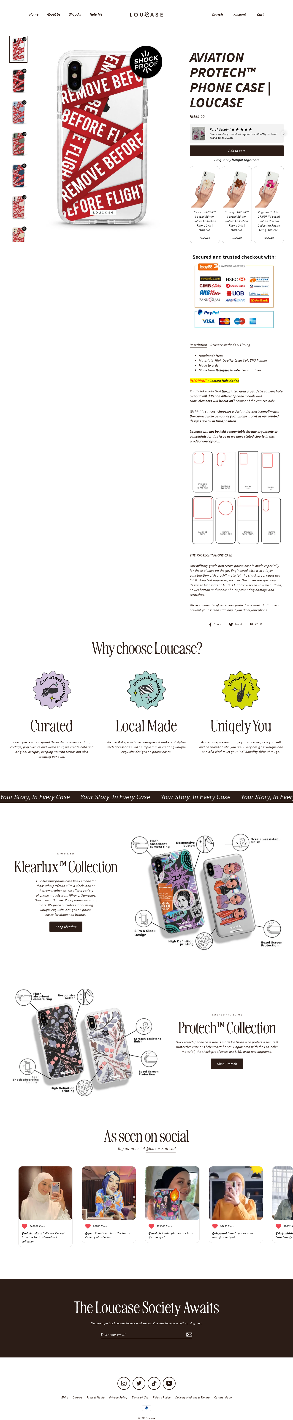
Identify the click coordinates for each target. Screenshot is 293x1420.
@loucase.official (161, 1148)
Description (198, 344)
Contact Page (223, 1397)
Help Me (96, 14)
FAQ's (64, 1397)
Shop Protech (227, 1064)
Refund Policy (162, 1397)
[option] (101, 138)
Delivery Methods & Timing (230, 344)
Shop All (75, 14)
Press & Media (96, 1397)
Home (34, 14)
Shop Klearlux (66, 927)
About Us (54, 14)
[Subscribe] (188, 1334)
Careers (77, 1397)
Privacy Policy (118, 1397)
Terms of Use (140, 1397)
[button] (190, 133)
